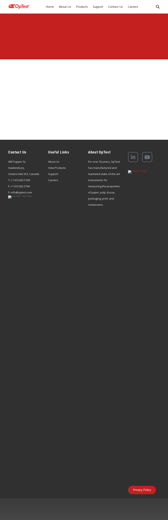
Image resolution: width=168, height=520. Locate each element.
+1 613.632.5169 (20, 180)
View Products (57, 168)
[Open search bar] (158, 6)
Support (53, 174)
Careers (53, 180)
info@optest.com (21, 192)
